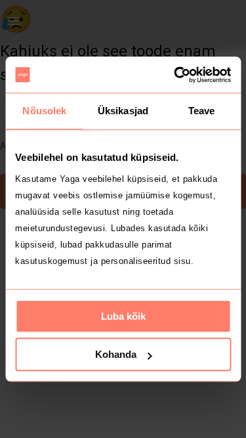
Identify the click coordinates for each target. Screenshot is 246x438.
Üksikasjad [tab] (123, 110)
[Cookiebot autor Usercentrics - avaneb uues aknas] (175, 74)
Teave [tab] (201, 110)
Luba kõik (123, 316)
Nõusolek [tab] (44, 110)
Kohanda (115, 354)
